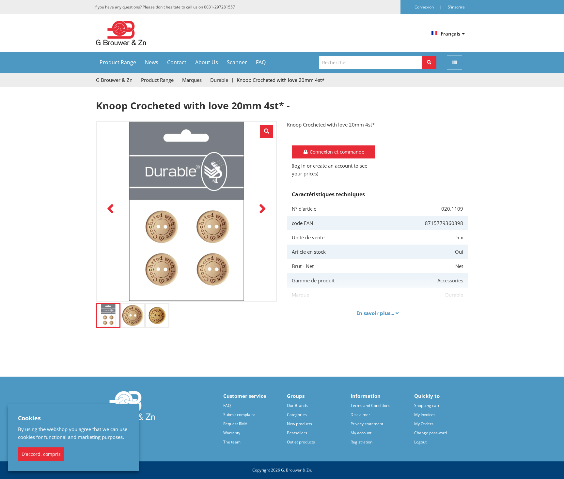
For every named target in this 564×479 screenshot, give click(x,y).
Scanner (237, 62)
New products (299, 424)
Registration (361, 442)
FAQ (261, 62)
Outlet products (301, 442)
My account (361, 433)
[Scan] (454, 62)
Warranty (231, 433)
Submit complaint (239, 414)
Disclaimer (360, 414)
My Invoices (424, 414)
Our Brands (297, 405)
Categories (297, 414)
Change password (430, 433)
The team (232, 442)
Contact (176, 62)
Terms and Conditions (370, 405)
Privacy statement (367, 424)
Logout (420, 442)
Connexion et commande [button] (336, 152)
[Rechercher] (429, 62)
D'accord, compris (41, 454)
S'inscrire (456, 7)
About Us (206, 62)
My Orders (423, 424)
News (151, 62)
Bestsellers (297, 433)
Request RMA (235, 424)
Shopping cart (426, 405)
